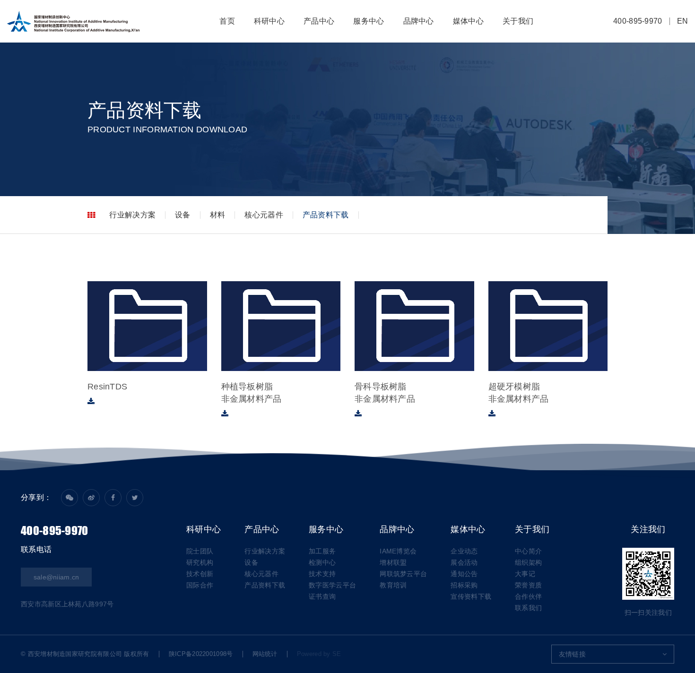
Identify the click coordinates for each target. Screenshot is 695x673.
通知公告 (464, 573)
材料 (218, 215)
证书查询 (322, 596)
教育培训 (393, 585)
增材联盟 (393, 562)
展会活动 (464, 562)
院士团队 (199, 551)
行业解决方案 (132, 215)
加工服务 (322, 551)
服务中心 (368, 21)
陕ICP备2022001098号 (201, 654)
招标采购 (464, 585)
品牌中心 (418, 21)
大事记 (525, 573)
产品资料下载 (326, 215)
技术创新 (199, 573)
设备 (183, 215)
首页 (227, 21)
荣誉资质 (528, 585)
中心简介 (528, 551)
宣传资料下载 (471, 596)
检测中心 (322, 562)
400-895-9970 (637, 21)
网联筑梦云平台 (403, 573)
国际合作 (199, 585)
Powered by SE (319, 654)
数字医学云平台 (332, 585)
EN (682, 21)
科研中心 (269, 21)
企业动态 (464, 551)
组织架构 (528, 562)
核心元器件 (263, 215)
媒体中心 (468, 21)
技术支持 (322, 573)
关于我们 (518, 21)
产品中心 (319, 21)
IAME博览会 (398, 551)
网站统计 (265, 654)
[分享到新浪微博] (91, 497)
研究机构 (199, 562)
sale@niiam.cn (56, 577)
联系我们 (528, 607)
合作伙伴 (528, 596)
